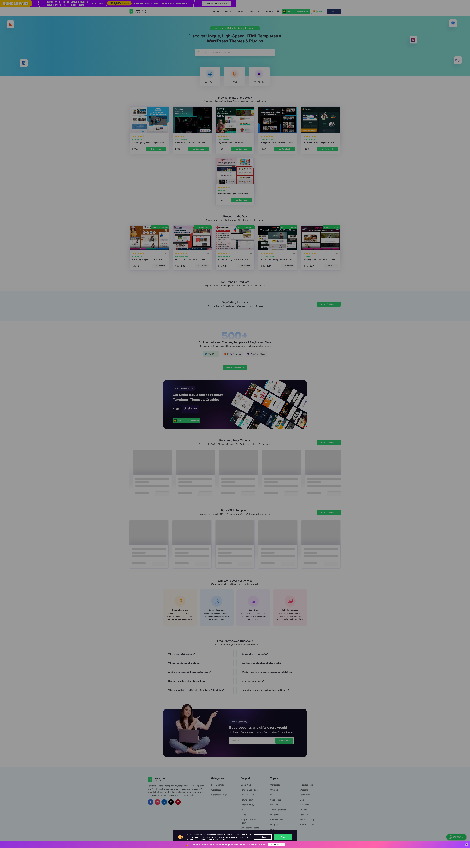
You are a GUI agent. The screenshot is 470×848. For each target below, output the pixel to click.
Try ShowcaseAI (276, 845)
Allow (283, 837)
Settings (262, 837)
